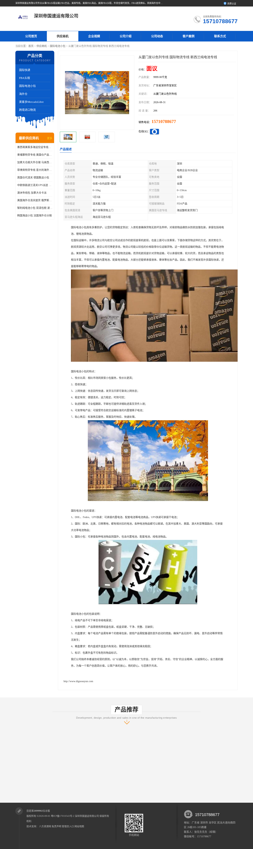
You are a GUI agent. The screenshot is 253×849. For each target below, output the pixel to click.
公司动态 (157, 36)
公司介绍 (126, 36)
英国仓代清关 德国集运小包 (33, 177)
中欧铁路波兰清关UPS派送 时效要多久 (34, 185)
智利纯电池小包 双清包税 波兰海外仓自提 (34, 208)
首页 (31, 46)
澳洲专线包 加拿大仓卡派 (31, 192)
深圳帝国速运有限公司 (87, 816)
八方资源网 (45, 826)
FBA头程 (24, 77)
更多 (49, 138)
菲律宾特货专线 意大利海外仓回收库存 (34, 170)
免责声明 (56, 826)
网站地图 (79, 826)
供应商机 (63, 36)
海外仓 (23, 93)
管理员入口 (68, 826)
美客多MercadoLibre (31, 101)
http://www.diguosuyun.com (78, 681)
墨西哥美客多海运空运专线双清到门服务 (34, 147)
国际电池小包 (57, 46)
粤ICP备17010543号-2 (62, 816)
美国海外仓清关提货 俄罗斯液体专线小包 (34, 200)
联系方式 (220, 36)
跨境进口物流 (27, 109)
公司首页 (31, 36)
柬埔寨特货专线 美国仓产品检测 (34, 154)
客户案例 (188, 36)
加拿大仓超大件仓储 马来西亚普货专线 (34, 162)
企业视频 (94, 36)
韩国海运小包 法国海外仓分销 (34, 215)
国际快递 (24, 70)
